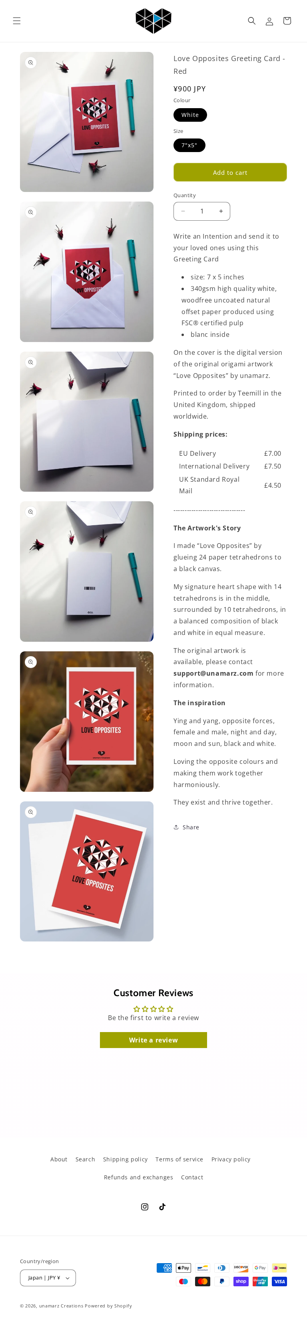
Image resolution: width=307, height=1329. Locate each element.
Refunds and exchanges (138, 1177)
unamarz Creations (61, 1306)
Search (86, 1159)
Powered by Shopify (108, 1306)
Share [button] (191, 827)
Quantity (184, 195)
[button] (17, 21)
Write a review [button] (153, 1040)
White (190, 115)
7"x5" (189, 145)
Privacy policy (231, 1159)
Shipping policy (125, 1159)
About (59, 1159)
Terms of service (179, 1159)
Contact (192, 1177)
